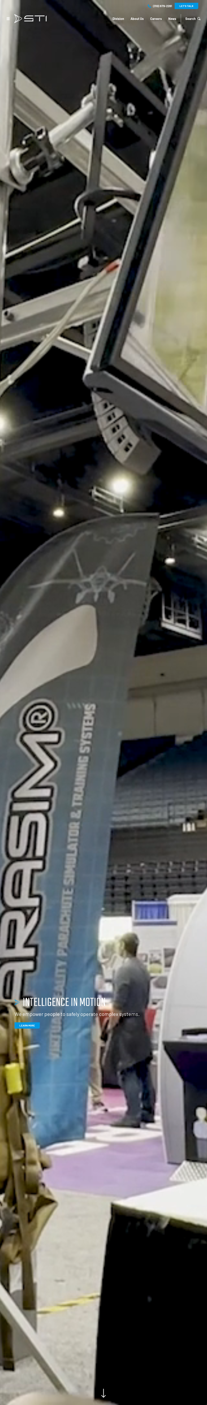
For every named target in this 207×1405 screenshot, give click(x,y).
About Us (137, 19)
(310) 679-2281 (162, 6)
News (172, 19)
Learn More (27, 1025)
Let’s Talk (186, 5)
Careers (156, 19)
